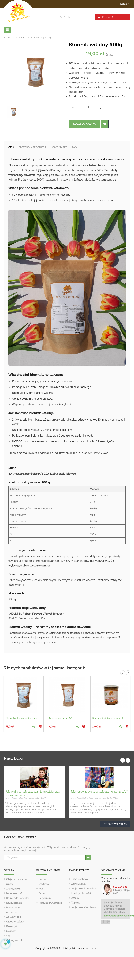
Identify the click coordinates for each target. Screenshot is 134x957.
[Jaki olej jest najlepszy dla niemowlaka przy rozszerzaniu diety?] (34, 777)
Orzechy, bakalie (15, 921)
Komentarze (59, 147)
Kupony (75, 902)
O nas (42, 893)
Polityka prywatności (50, 902)
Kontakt (43, 879)
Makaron (11, 930)
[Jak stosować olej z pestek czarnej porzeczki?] (99, 777)
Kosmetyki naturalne (17, 898)
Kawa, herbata (14, 902)
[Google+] (108, 922)
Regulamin (45, 898)
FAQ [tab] (74, 147)
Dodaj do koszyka (84, 124)
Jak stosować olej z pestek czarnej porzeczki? (99, 791)
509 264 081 (120, 886)
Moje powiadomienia (83, 907)
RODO (42, 888)
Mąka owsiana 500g (61, 718)
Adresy (75, 897)
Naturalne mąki (14, 893)
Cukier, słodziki (14, 940)
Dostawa (44, 884)
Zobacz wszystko (115, 824)
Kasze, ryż (11, 926)
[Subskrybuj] (88, 857)
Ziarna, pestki (13, 888)
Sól (8, 935)
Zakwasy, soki (13, 916)
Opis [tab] (11, 147)
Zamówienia (78, 883)
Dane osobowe (80, 879)
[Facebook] (103, 922)
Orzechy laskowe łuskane (22, 718)
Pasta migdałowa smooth (108, 718)
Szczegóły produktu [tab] (32, 147)
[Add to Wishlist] (105, 124)
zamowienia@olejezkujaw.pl (116, 915)
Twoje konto (79, 870)
